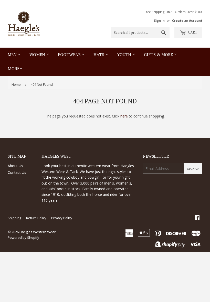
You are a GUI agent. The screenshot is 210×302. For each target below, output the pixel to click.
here (124, 116)
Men (13, 54)
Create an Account (187, 20)
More (13, 68)
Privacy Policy (61, 217)
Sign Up (193, 168)
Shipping (14, 217)
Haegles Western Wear (37, 232)
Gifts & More (159, 54)
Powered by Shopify (23, 237)
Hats (99, 54)
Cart (192, 32)
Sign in (159, 20)
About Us (15, 165)
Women (37, 54)
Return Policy (36, 217)
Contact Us (17, 172)
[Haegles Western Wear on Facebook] (197, 218)
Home (16, 84)
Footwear (70, 54)
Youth (124, 54)
